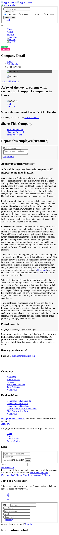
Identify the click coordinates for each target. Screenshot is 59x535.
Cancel (6, 20)
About (10, 32)
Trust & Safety (13, 387)
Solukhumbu (12, 64)
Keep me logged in (15, 460)
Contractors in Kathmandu (19, 401)
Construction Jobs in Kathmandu (22, 408)
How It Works (13, 379)
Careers (10, 382)
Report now (8, 156)
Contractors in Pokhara (17, 403)
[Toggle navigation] (2, 25)
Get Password (7, 467)
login (28, 460)
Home (9, 29)
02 (8, 496)
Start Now (8, 520)
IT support (42, 270)
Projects (25, 14)
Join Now (5, 49)
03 (8, 499)
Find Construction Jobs (17, 411)
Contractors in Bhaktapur (18, 406)
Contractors (12, 14)
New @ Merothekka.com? (13, 418)
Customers (38, 14)
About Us (11, 377)
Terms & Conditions (16, 384)
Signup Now (14, 475)
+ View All (12, 390)
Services (50, 14)
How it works (13, 438)
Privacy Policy (13, 441)
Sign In (4, 47)
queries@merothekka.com (23, 356)
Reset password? (35, 475)
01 (8, 493)
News (9, 433)
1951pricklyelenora (10, 81)
